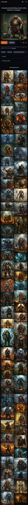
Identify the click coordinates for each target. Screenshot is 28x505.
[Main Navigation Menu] (26, 2)
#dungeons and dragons (19, 52)
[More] (21, 42)
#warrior (3, 52)
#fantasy (10, 52)
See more (14, 48)
